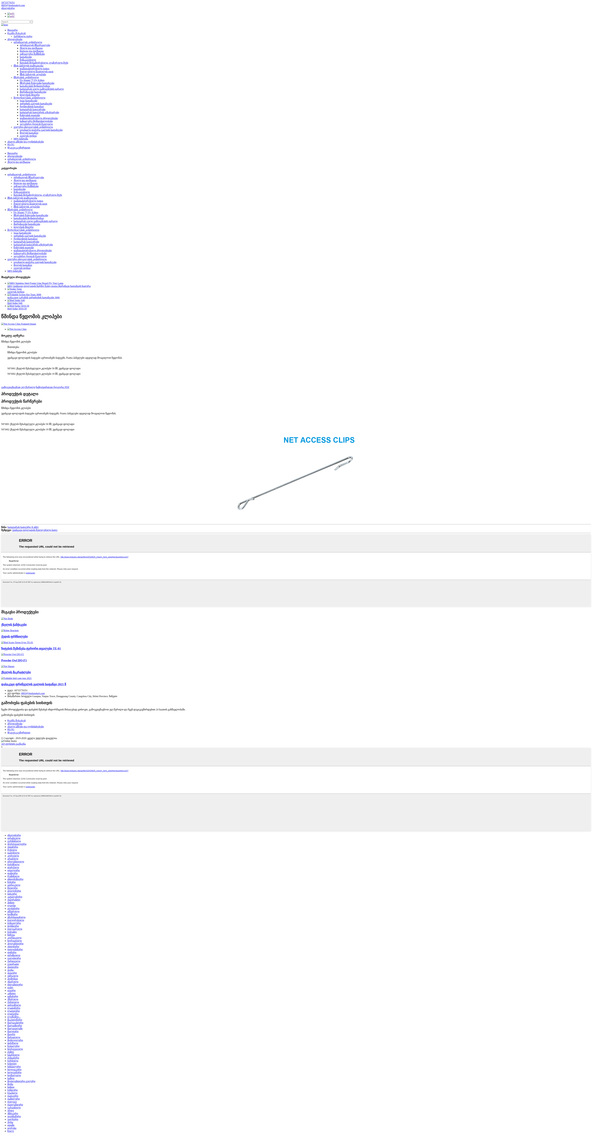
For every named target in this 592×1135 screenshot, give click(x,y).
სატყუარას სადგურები (32, 109)
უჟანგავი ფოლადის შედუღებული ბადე (34, 530)
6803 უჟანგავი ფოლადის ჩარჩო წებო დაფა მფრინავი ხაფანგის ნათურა (49, 286)
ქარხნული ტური (23, 36)
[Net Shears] (7, 666)
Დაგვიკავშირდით (18, 147)
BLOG (10, 144)
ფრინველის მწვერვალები (35, 45)
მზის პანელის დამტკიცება (28, 65)
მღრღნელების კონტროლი (29, 97)
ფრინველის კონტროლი (28, 42)
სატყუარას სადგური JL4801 (23, 527)
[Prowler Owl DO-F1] (12, 654)
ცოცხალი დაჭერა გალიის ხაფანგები (41, 130)
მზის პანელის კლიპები (33, 74)
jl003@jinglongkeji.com (33, 693)
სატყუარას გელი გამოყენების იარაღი (42, 89)
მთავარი (12, 30)
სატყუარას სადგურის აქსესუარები (39, 112)
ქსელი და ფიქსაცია (31, 48)
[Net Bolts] (7, 618)
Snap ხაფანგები (28, 100)
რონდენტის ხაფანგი (32, 106)
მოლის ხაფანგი (29, 133)
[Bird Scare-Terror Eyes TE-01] (17, 642)
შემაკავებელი (28, 60)
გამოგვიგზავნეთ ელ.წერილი (18, 387)
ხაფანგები (26, 57)
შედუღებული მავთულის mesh (36, 71)
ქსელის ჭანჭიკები (14, 624)
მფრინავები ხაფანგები (33, 92)
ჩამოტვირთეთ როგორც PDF (52, 387)
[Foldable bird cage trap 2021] (16, 678)
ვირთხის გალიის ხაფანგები (36, 103)
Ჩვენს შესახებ (16, 33)
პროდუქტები (14, 39)
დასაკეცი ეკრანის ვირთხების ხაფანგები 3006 (33, 297)
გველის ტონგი (28, 136)
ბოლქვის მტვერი (30, 95)
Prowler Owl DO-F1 (14, 660)
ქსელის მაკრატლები (16, 672)
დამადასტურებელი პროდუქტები (39, 118)
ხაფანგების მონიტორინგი (35, 86)
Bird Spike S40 (14, 303)
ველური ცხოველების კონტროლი (33, 127)
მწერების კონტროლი (26, 77)
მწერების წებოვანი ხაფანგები (37, 83)
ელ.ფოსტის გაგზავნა (13, 744)
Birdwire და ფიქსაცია (32, 51)
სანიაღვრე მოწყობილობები (36, 121)
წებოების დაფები (30, 115)
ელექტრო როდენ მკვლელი (36, 124)
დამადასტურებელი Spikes (34, 68)
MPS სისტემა (21, 138)
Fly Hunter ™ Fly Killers (32, 80)
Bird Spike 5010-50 (17, 308)
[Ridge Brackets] (10, 630)
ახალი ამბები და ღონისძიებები (25, 141)
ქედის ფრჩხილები (14, 636)
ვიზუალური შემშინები (32, 54)
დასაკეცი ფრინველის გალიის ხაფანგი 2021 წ (33, 684)
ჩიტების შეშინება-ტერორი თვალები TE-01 (31, 648)
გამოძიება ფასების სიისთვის (18, 715)
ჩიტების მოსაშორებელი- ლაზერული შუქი (44, 62)
